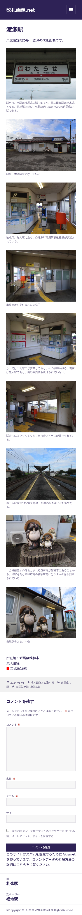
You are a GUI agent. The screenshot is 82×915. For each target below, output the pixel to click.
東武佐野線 (22, 686)
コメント (13, 724)
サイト (10, 813)
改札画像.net (20, 9)
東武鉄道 (35, 686)
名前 (10, 778)
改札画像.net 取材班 (42, 682)
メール (12, 796)
